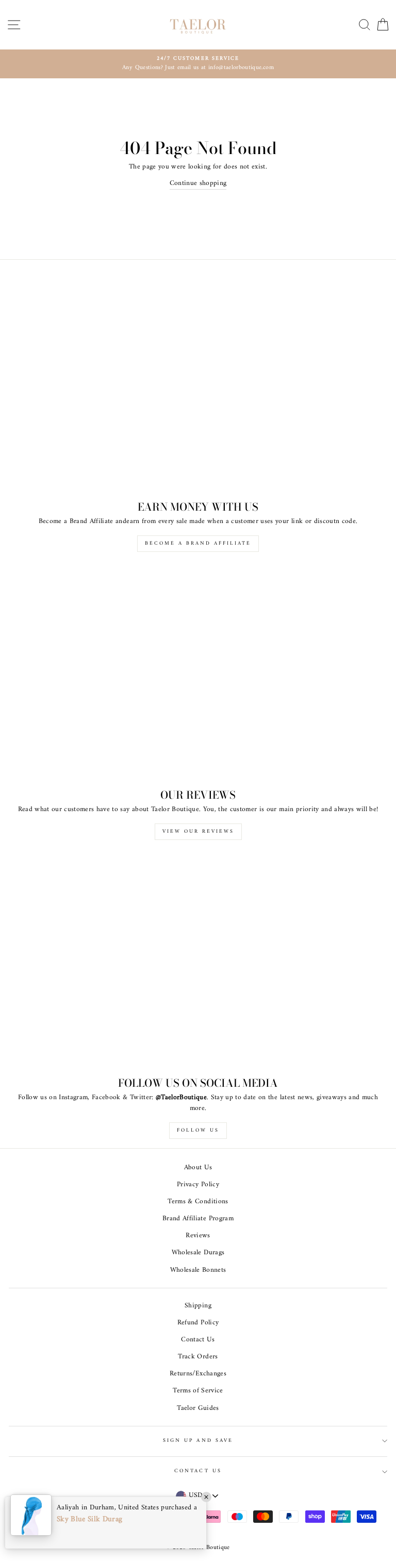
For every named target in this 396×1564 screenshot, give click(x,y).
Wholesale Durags (198, 1253)
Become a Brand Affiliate (198, 543)
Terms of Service (198, 1391)
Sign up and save (198, 1440)
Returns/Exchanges (198, 1374)
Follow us (198, 1130)
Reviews (198, 1236)
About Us (198, 1168)
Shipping (198, 1306)
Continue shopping (198, 184)
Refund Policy (198, 1323)
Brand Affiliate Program (198, 1219)
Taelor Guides (198, 1408)
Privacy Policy (198, 1185)
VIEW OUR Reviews (198, 831)
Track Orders (198, 1357)
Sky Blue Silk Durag (89, 1519)
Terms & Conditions (198, 1202)
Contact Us (197, 1340)
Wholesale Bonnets (198, 1270)
